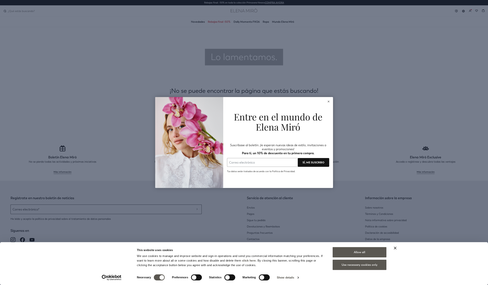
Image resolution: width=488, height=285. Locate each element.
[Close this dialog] (328, 101)
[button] (328, 101)
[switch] (196, 277)
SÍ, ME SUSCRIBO (313, 162)
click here (249, 260)
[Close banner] (395, 248)
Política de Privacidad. (283, 171)
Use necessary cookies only (359, 265)
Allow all (359, 252)
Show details (285, 277)
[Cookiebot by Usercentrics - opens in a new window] (111, 277)
